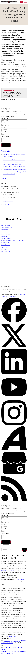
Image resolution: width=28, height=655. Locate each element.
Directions (6, 204)
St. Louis (21, 580)
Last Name (4, 123)
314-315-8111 (21, 294)
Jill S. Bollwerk (7, 90)
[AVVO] (14, 449)
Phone (3, 127)
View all (3, 178)
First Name (5, 118)
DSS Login (10, 654)
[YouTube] (14, 399)
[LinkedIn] (14, 373)
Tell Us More (5, 136)
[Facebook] (14, 322)
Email (3, 132)
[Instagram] (14, 425)
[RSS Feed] (14, 501)
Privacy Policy (13, 636)
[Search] (24, 549)
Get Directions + (14, 296)
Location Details (8, 201)
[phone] (21, 2)
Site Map (4, 654)
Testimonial (5, 151)
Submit (6, 145)
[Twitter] (14, 348)
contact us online (7, 570)
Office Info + (5, 296)
